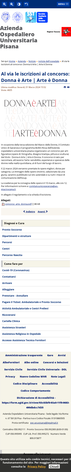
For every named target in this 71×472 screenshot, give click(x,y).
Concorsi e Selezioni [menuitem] (55, 362)
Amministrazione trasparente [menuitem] (24, 355)
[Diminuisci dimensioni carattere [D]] (4, 4)
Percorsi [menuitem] (7, 242)
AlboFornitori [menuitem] (11, 362)
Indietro (30, 211)
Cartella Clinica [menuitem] (11, 321)
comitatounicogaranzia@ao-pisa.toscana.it (29, 188)
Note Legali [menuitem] (58, 376)
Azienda (22, 61)
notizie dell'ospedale (48, 61)
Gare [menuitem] (50, 355)
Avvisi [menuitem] (62, 355)
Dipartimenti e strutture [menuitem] (16, 236)
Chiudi (54, 466)
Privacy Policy (37, 466)
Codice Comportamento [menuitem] (35, 390)
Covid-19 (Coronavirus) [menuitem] (15, 270)
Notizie (32, 61)
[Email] (68, 87)
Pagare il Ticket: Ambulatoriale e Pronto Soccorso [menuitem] (31, 302)
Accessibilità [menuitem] (50, 383)
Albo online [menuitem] (31, 362)
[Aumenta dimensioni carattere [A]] (11, 4)
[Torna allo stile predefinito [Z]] (26, 4)
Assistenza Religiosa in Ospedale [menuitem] (21, 333)
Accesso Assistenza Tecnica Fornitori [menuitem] (24, 340)
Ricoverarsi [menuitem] (8, 314)
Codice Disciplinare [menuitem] (25, 383)
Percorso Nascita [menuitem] (12, 255)
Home (12, 61)
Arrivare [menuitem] (7, 283)
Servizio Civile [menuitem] (13, 369)
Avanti (42, 211)
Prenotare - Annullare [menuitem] (15, 295)
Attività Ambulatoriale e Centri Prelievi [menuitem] (25, 308)
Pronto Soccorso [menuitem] (12, 229)
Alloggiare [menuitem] (8, 289)
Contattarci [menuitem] (9, 276)
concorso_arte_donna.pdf (18, 203)
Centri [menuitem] (5, 248)
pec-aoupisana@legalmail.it (44, 422)
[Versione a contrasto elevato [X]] (19, 4)
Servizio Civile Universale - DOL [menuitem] (47, 369)
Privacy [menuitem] (10, 376)
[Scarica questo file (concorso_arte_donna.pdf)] (3, 203)
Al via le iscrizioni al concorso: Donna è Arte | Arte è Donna (35, 77)
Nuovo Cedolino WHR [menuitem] (33, 376)
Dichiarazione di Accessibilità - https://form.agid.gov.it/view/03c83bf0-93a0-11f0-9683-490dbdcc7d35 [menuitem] (35, 402)
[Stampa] (65, 87)
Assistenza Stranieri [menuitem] (14, 327)
